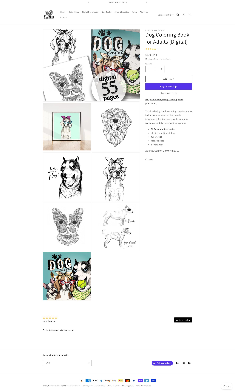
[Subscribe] (89, 363)
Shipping (148, 59)
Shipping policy (128, 386)
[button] (178, 15)
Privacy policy (100, 386)
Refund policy (88, 386)
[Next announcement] (146, 2)
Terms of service (114, 386)
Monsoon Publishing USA (57, 386)
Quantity (148, 63)
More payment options (168, 93)
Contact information (143, 386)
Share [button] (151, 159)
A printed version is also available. (162, 150)
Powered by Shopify (74, 386)
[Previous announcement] (89, 2)
